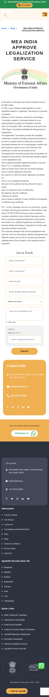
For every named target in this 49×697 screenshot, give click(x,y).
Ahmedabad (9, 601)
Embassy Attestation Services (15, 644)
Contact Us (8, 524)
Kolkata (7, 577)
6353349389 (26, 5)
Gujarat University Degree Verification (19, 629)
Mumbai (7, 572)
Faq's (6, 534)
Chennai (7, 586)
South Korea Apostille (13, 625)
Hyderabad (8, 582)
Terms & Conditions (12, 544)
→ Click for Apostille (16, 691)
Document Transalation (13, 639)
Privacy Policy (10, 548)
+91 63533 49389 (18, 395)
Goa (6, 596)
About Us (8, 553)
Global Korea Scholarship (14, 620)
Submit (24, 351)
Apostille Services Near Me (15, 649)
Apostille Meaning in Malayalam (17, 634)
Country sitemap (10, 515)
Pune (6, 591)
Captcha (11, 329)
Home (4, 28)
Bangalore (8, 567)
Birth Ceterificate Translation (15, 615)
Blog (13, 28)
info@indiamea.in (19, 386)
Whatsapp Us (22, 433)
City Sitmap (9, 520)
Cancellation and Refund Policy (16, 529)
